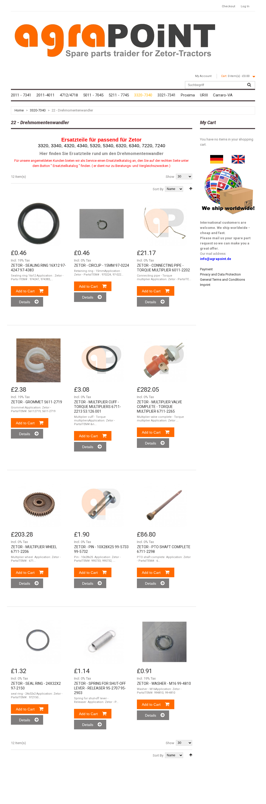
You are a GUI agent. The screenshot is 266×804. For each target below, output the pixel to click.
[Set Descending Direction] (190, 188)
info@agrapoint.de (215, 259)
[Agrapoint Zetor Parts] (238, 157)
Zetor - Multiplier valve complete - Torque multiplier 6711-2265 (159, 406)
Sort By (158, 189)
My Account (203, 76)
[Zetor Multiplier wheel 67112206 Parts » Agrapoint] (38, 505)
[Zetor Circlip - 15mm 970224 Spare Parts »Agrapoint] (101, 224)
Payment (206, 269)
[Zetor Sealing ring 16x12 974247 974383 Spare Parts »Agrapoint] (38, 224)
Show (170, 177)
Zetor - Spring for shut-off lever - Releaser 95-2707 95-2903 (100, 688)
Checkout (228, 6)
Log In (245, 6)
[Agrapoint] (115, 40)
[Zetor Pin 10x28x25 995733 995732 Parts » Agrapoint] (101, 505)
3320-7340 (37, 110)
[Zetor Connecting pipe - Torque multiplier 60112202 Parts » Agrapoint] (164, 224)
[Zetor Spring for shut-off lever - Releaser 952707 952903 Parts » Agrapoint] (101, 642)
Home (19, 110)
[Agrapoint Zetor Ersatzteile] (216, 157)
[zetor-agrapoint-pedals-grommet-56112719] (38, 360)
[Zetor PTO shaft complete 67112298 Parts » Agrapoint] (164, 505)
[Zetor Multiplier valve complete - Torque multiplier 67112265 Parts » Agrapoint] (164, 360)
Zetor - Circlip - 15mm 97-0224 (101, 265)
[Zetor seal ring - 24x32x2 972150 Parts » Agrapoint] (38, 642)
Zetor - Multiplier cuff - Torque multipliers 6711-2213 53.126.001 (97, 406)
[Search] (249, 85)
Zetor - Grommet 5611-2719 (36, 402)
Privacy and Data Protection (220, 274)
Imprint (205, 285)
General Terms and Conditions (222, 279)
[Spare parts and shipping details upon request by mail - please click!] (228, 166)
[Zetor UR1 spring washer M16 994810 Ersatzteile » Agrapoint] (164, 642)
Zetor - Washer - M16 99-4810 (164, 683)
